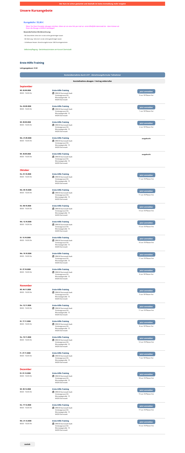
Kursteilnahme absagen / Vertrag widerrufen (92, 81)
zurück (27, 444)
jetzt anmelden (146, 91)
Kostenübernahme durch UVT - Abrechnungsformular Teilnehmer (92, 75)
